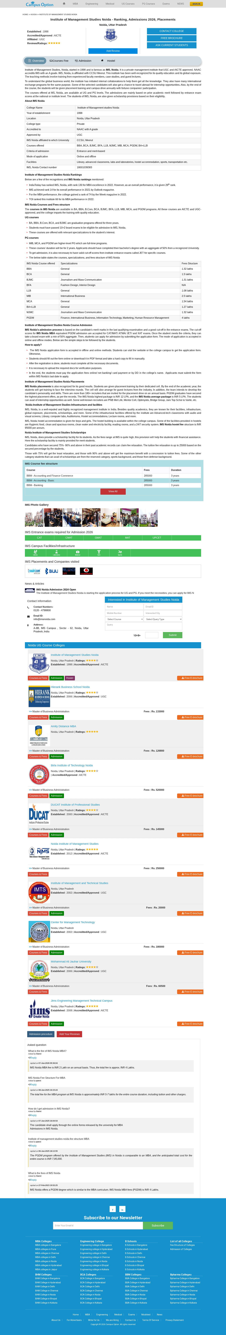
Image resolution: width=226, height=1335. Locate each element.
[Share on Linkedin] (120, 1209)
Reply (33, 1057)
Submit (172, 635)
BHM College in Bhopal (46, 1298)
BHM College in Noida (45, 1294)
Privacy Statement (175, 1320)
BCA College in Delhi (90, 1286)
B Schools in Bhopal (134, 1265)
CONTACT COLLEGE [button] (172, 31)
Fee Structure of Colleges (182, 1245)
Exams (166, 3)
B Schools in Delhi (133, 1253)
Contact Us (130, 1320)
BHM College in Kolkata (46, 1303)
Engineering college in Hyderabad (96, 1249)
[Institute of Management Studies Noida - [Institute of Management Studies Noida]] (119, 35)
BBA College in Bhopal (136, 1298)
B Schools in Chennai (135, 1257)
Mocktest (146, 1314)
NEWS (180, 3)
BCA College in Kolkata (91, 1303)
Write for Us (93, 1320)
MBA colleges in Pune (45, 1249)
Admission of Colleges (181, 1249)
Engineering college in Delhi (93, 1253)
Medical (110, 3)
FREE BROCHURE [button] (172, 38)
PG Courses (148, 3)
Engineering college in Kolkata (94, 1269)
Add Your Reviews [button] (69, 1034)
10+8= (137, 635)
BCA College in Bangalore (92, 1278)
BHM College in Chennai (46, 1290)
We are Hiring (112, 1320)
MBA (75, 3)
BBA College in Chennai (136, 1290)
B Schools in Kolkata (135, 1269)
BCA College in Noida (90, 1294)
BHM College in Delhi (45, 1286)
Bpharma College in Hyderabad (185, 1282)
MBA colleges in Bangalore (48, 1245)
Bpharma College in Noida (182, 1294)
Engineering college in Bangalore (96, 1245)
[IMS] (34, 517)
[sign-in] (196, 3)
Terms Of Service (150, 1320)
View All (113, 491)
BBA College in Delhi (135, 1286)
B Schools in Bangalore (136, 1245)
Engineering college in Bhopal (94, 1265)
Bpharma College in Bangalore (185, 1278)
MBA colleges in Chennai (47, 1253)
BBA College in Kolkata (136, 1303)
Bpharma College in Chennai (184, 1290)
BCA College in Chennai (91, 1290)
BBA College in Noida (135, 1294)
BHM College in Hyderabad (48, 1282)
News (159, 1314)
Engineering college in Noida (93, 1261)
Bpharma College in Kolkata (183, 1303)
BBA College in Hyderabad (137, 1282)
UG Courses (128, 3)
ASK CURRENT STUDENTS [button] (172, 45)
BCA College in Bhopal (91, 1298)
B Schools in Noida (134, 1261)
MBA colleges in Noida (46, 1261)
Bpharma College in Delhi (182, 1286)
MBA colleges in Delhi (45, 1257)
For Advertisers (74, 1320)
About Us (56, 1320)
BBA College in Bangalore (137, 1278)
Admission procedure (40, 1034)
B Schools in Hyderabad (136, 1249)
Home (76, 1314)
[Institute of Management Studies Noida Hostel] (148, 517)
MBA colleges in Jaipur (46, 1269)
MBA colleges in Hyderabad (48, 1265)
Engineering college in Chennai (95, 1257)
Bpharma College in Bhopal (183, 1298)
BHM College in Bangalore (47, 1278)
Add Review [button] (113, 51)
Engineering (91, 3)
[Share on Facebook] (111, 1209)
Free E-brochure (193, 678)
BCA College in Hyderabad (92, 1282)
